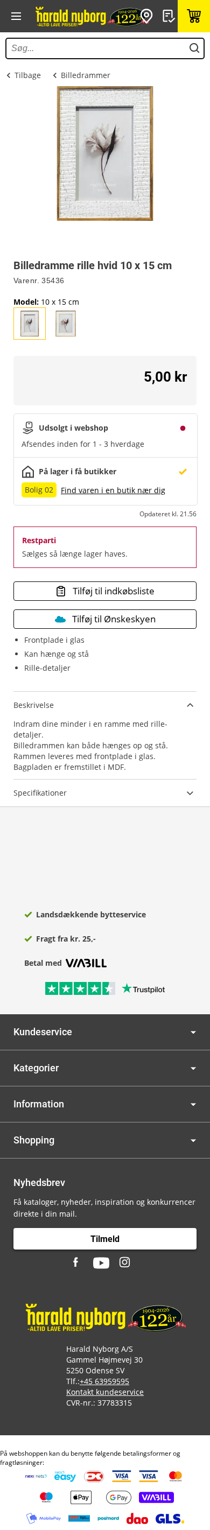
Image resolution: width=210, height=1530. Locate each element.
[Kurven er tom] (194, 16)
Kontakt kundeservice (105, 1392)
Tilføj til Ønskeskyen (114, 619)
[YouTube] (101, 1263)
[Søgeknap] (194, 48)
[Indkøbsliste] (170, 16)
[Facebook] (77, 1263)
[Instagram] (125, 1263)
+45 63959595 (104, 1381)
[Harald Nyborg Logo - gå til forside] (91, 16)
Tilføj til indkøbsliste (114, 591)
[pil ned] (193, 1032)
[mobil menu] (16, 16)
